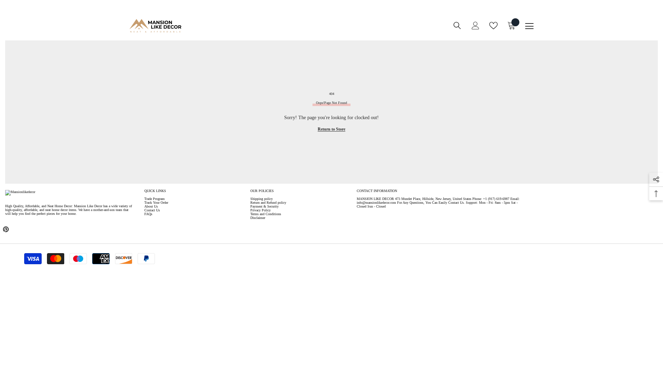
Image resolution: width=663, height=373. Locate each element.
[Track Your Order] (326, 30)
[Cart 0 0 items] (511, 25)
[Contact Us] (312, 30)
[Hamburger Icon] (529, 26)
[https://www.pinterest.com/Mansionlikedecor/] (6, 229)
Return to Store (331, 129)
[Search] (457, 25)
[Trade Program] (298, 30)
